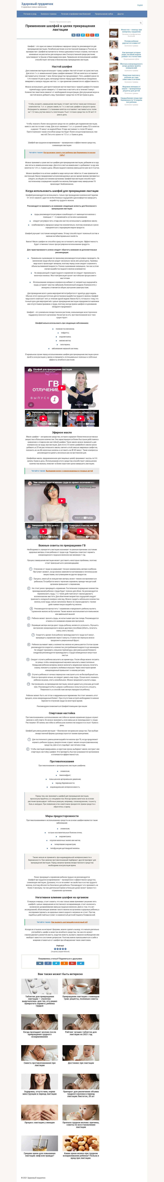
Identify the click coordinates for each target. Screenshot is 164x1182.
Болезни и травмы (49, 14)
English (140, 5)
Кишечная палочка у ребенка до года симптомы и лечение (131, 77)
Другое (120, 14)
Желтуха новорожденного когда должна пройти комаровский (131, 66)
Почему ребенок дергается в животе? (131, 42)
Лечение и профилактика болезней (75, 14)
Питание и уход (29, 14)
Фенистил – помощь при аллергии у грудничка (131, 31)
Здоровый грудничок (37, 4)
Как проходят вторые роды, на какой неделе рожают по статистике (131, 55)
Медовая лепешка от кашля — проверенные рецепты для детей (131, 89)
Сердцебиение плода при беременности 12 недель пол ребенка (131, 100)
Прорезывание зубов (104, 14)
